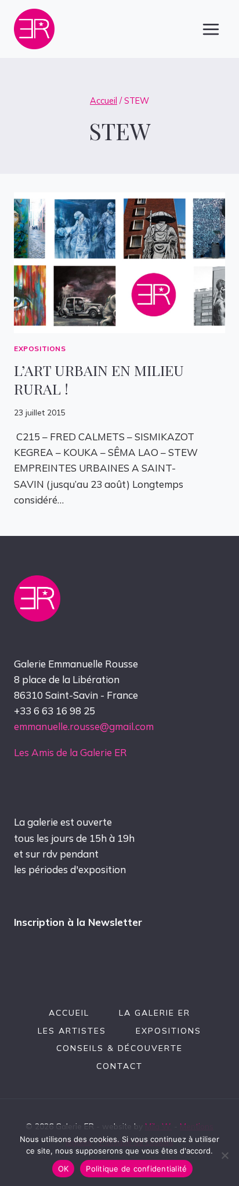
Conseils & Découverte (119, 1048)
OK (63, 1168)
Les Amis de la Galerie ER (70, 752)
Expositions (40, 348)
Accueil (69, 1013)
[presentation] (119, 262)
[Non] (224, 1155)
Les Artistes (72, 1031)
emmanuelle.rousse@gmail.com (84, 726)
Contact (119, 1066)
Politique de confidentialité (136, 1168)
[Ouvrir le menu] (210, 29)
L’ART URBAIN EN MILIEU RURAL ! (99, 379)
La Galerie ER (154, 1013)
